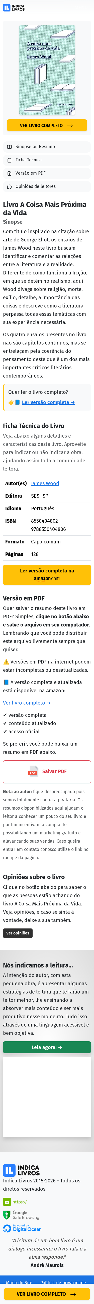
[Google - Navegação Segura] (21, 1214)
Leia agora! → (47, 1047)
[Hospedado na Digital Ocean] (22, 1228)
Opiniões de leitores (36, 186)
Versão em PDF (31, 173)
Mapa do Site (19, 1282)
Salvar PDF (54, 771)
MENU (81, 8)
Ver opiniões (17, 933)
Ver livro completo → (27, 703)
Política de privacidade (63, 1282)
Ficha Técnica (29, 160)
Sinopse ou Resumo (35, 146)
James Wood (45, 483)
